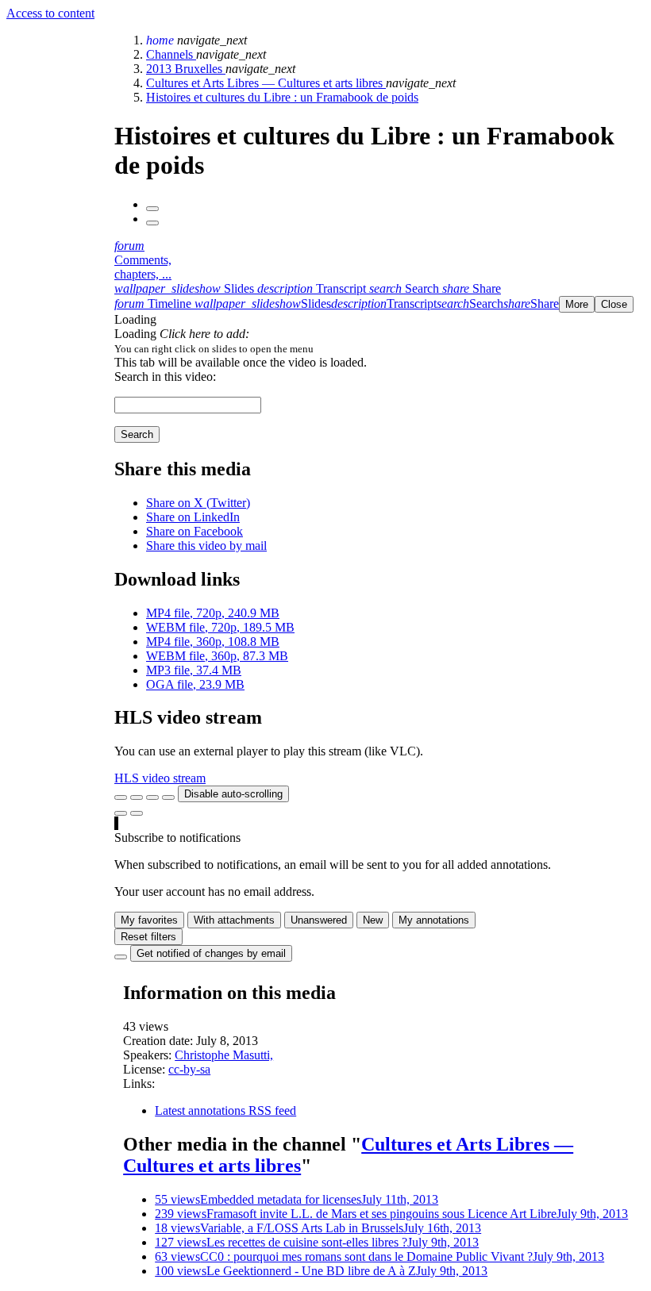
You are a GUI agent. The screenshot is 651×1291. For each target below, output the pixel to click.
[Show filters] (136, 797)
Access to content (50, 13)
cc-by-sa (189, 1069)
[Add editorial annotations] (136, 813)
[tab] (185, 288)
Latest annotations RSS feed (225, 1110)
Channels (171, 54)
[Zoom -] (152, 797)
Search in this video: (165, 376)
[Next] (152, 223)
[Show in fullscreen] (120, 797)
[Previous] (152, 208)
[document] (379, 348)
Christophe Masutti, (224, 1055)
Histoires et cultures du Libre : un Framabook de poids (282, 97)
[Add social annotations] (120, 813)
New (373, 920)
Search (137, 434)
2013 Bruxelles (185, 68)
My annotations (434, 920)
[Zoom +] (168, 797)
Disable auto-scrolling (233, 794)
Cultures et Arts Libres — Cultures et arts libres (266, 83)
